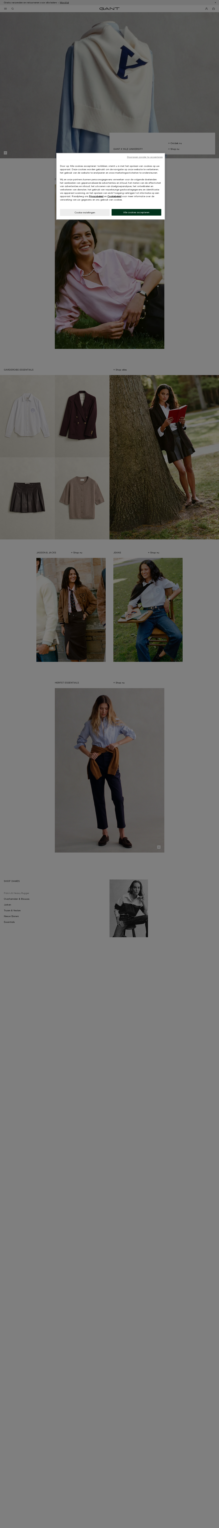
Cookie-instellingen (85, 212)
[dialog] (110, 186)
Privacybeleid (96, 196)
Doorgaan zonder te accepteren (145, 157)
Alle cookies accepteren (136, 212)
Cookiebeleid (114, 196)
